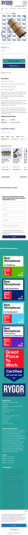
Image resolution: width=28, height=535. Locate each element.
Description (7, 13)
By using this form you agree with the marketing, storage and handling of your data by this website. (13, 232)
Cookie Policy (10, 533)
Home (2, 8)
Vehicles (14, 13)
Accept (14, 525)
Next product (23, 176)
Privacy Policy (17, 533)
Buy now (14, 66)
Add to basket (14, 61)
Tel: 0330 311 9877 (20, 6)
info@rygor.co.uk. (14, 451)
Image (2, 13)
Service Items (13, 8)
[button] (26, 511)
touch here (9, 112)
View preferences (14, 529)
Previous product (6, 176)
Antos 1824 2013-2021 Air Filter (5, 161)
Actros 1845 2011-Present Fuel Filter (16, 161)
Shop (7, 8)
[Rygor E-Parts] (7, 3)
